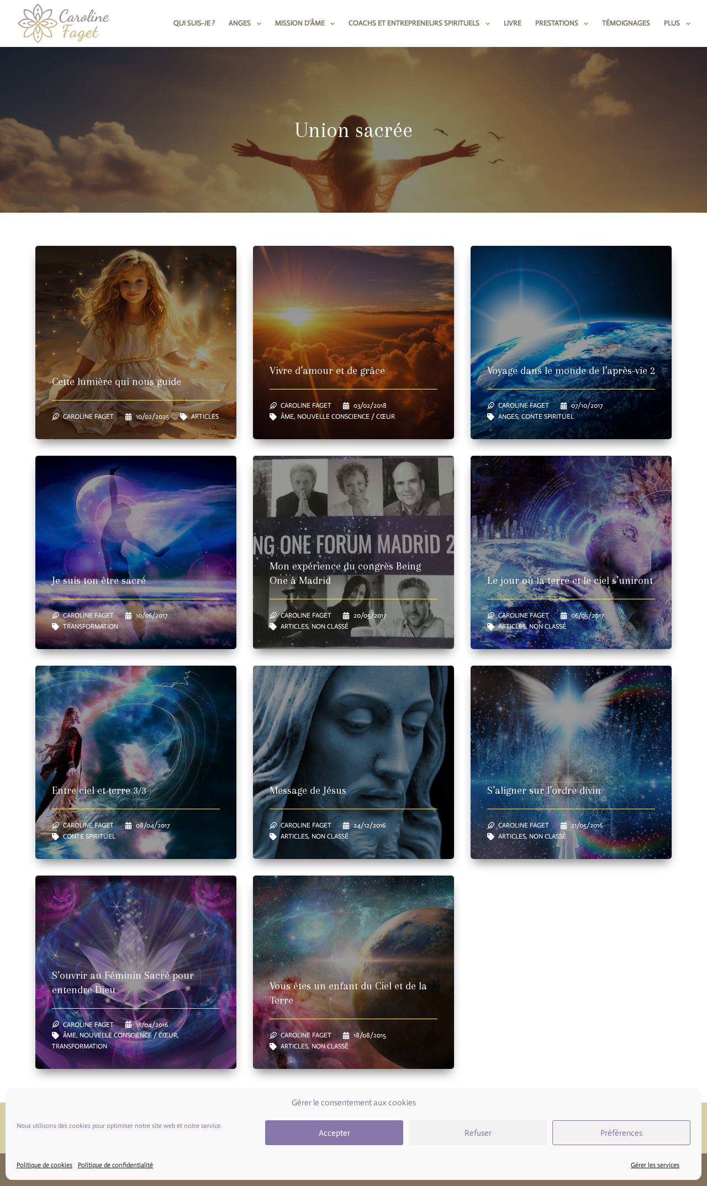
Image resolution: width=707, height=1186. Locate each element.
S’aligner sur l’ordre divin (544, 790)
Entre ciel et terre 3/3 (99, 790)
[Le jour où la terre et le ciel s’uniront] (571, 552)
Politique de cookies (44, 1165)
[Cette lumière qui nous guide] (135, 342)
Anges (240, 23)
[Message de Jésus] (353, 762)
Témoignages (626, 23)
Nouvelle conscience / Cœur (346, 416)
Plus (672, 23)
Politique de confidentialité (115, 1165)
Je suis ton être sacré (99, 580)
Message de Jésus (308, 790)
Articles (205, 416)
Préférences (621, 1133)
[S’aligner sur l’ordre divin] (571, 762)
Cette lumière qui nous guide (116, 382)
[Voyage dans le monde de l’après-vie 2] (571, 342)
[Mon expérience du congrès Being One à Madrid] (353, 552)
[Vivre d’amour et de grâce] (353, 342)
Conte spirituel (547, 416)
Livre (512, 23)
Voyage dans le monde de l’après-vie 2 (571, 371)
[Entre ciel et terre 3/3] (135, 762)
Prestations (556, 23)
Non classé (330, 626)
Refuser (478, 1133)
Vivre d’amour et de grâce (327, 371)
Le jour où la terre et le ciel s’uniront (570, 580)
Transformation (90, 626)
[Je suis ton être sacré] (135, 552)
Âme (287, 416)
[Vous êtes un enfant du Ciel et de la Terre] (353, 972)
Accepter (334, 1133)
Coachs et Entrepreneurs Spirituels (414, 23)
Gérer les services (655, 1165)
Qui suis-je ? (194, 23)
